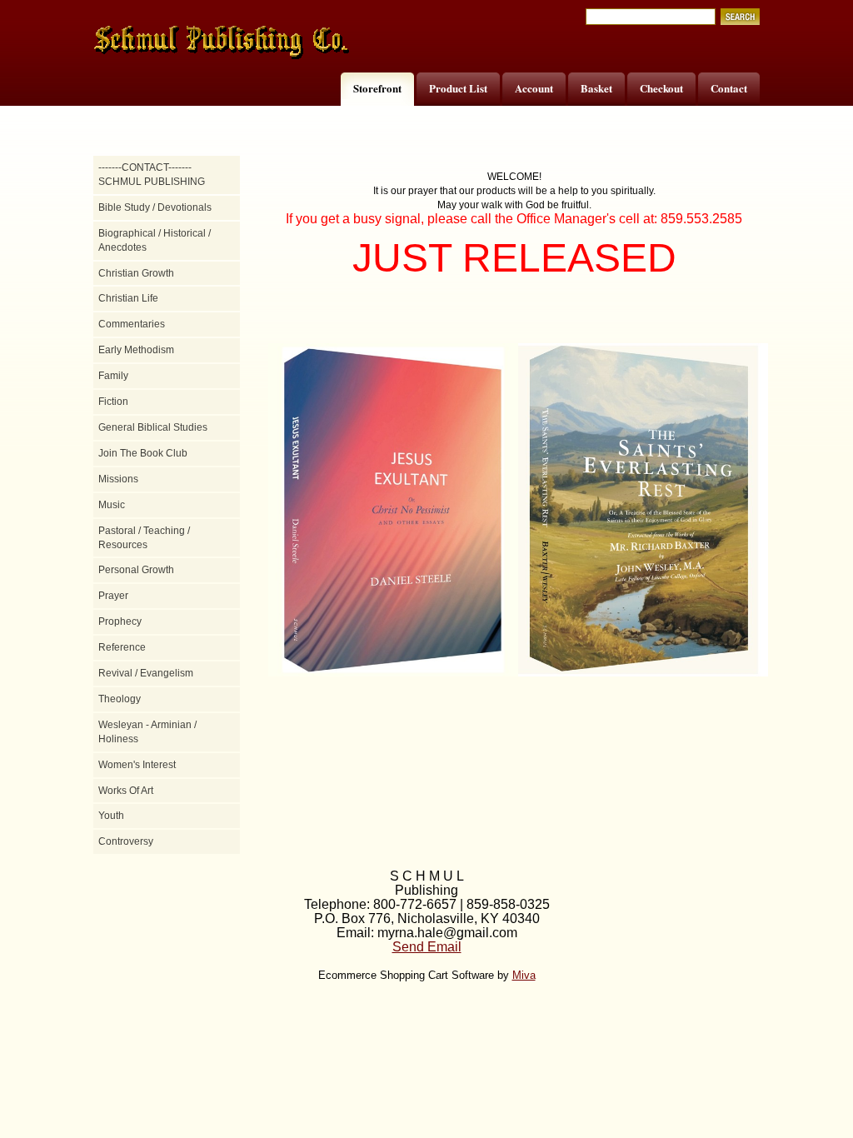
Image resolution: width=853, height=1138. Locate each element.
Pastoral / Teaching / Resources (144, 538)
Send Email (426, 947)
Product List (458, 88)
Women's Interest (137, 765)
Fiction (113, 401)
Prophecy (120, 621)
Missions (118, 479)
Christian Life (128, 298)
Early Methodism (136, 350)
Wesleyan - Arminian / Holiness (147, 732)
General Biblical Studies (152, 427)
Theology (119, 699)
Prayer (113, 595)
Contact (729, 88)
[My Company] (222, 42)
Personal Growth (136, 570)
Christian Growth (136, 273)
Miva (524, 975)
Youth (111, 815)
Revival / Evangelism (145, 673)
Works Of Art (125, 790)
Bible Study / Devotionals (155, 207)
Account (534, 88)
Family (113, 376)
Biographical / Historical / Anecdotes (154, 240)
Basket (596, 88)
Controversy (125, 841)
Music (111, 505)
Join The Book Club (142, 453)
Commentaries (131, 324)
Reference (122, 647)
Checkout (661, 88)
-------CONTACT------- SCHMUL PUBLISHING (151, 174)
